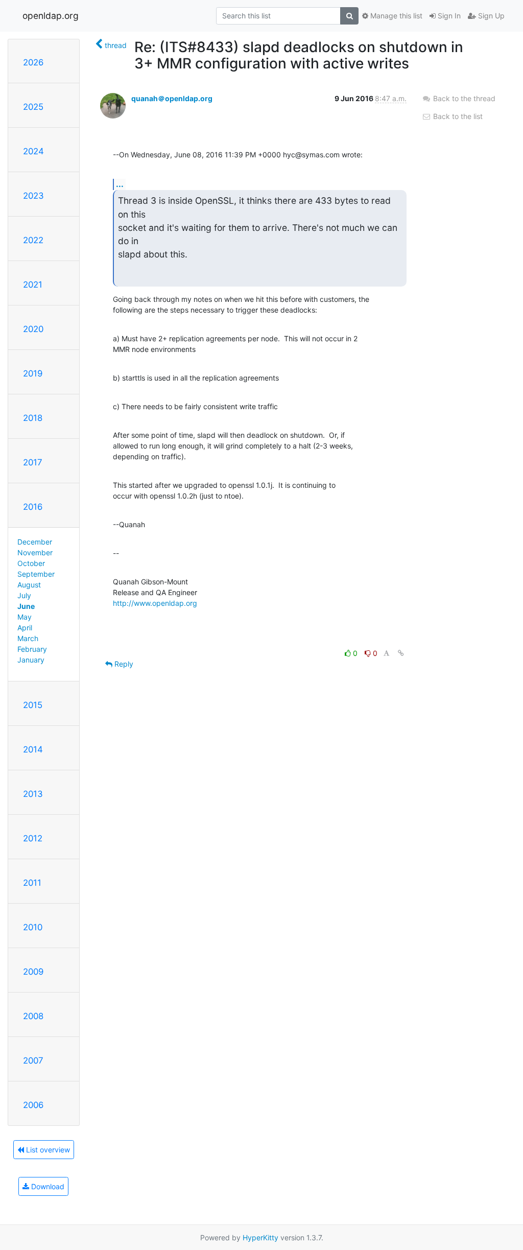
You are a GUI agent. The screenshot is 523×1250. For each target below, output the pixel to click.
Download (46, 1186)
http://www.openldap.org (155, 603)
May (24, 616)
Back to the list (457, 116)
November (35, 552)
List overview (47, 1149)
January (30, 659)
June (26, 606)
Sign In (448, 15)
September (36, 574)
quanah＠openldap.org (171, 98)
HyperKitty (260, 1237)
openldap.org (50, 15)
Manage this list (395, 15)
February (32, 649)
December (34, 541)
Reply (122, 663)
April (24, 627)
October (31, 563)
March (27, 638)
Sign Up (490, 15)
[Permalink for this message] (401, 653)
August (29, 584)
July (24, 595)
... (120, 184)
